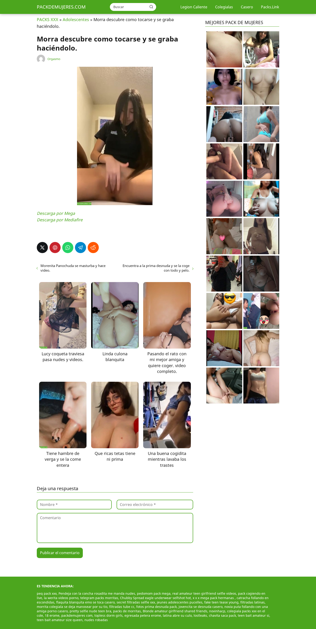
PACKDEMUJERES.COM (61, 7)
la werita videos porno (61, 598)
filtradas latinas (252, 602)
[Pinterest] (55, 247)
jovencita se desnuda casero (201, 606)
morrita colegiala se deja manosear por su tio (72, 606)
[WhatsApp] (67, 247)
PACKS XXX (47, 19)
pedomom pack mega (153, 593)
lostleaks (200, 615)
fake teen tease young (221, 602)
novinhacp (217, 611)
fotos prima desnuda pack (156, 606)
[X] (42, 247)
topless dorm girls (108, 615)
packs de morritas (127, 611)
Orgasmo (53, 59)
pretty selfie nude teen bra (90, 611)
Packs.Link (270, 7)
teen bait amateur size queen (60, 620)
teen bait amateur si (253, 615)
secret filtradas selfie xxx (136, 602)
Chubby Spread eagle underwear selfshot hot (155, 598)
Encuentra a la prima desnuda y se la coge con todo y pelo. (156, 268)
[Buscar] (151, 6)
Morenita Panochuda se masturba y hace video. (72, 268)
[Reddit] (93, 247)
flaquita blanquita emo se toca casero (85, 602)
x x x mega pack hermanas (214, 598)
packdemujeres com (77, 615)
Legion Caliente (193, 7)
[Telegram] (80, 247)
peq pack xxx (47, 593)
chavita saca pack (222, 615)
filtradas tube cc (121, 606)
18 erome (52, 615)
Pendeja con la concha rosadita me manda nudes (97, 593)
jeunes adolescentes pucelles (179, 602)
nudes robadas (96, 620)
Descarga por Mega (56, 213)
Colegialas (224, 7)
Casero (247, 7)
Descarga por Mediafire (60, 219)
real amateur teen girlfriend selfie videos (204, 593)
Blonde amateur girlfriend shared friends (175, 611)
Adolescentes (76, 19)
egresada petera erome (142, 615)
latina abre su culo (177, 615)
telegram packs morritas (99, 598)
